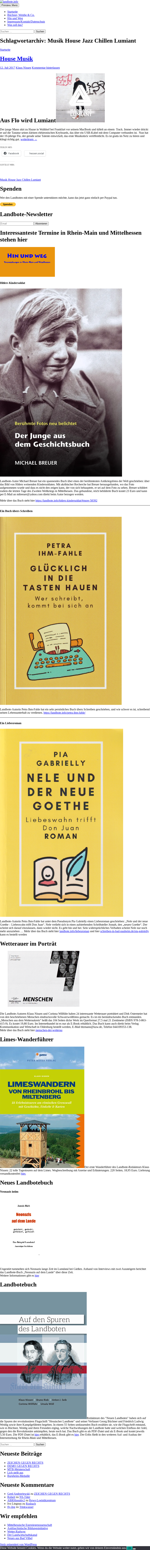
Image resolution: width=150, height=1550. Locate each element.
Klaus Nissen (23, 67)
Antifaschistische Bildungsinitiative (27, 1528)
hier (37, 1275)
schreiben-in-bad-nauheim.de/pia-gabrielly (124, 931)
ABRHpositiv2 (16, 1500)
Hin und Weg (15, 18)
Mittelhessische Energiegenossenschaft (29, 1524)
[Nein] (134, 1548)
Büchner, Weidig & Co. (21, 15)
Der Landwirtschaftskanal (22, 1534)
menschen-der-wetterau (48, 1030)
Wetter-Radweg (16, 1531)
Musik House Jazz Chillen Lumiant (20, 179)
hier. (23, 1173)
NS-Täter (24, 1497)
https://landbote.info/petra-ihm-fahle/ (64, 712)
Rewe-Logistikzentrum (42, 1500)
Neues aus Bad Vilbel (19, 1538)
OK (129, 1548)
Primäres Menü (9, 5)
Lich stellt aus (15, 1472)
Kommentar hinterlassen (46, 67)
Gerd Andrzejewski (18, 1493)
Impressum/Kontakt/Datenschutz (26, 21)
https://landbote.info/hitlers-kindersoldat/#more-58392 (66, 500)
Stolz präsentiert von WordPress (18, 1544)
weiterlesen (28, 139)
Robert (11, 1497)
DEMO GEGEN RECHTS (23, 1466)
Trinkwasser (26, 1506)
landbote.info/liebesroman (74, 931)
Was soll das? (15, 24)
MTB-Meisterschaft (18, 1469)
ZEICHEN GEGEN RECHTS (25, 1462)
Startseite (12, 11)
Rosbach (31, 1503)
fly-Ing (11, 1506)
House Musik (16, 58)
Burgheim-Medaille (18, 1475)
